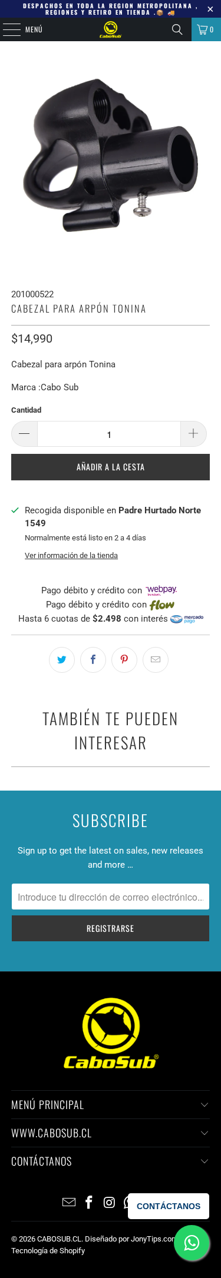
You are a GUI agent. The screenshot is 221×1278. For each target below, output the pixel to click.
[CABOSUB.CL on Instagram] (110, 1203)
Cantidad (26, 410)
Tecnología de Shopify (48, 1250)
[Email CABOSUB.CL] (69, 1203)
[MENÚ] (5, 29)
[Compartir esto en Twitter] (62, 660)
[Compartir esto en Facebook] (93, 660)
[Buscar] (177, 29)
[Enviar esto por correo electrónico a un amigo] (156, 660)
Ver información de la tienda (71, 555)
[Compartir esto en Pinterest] (124, 660)
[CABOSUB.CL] (110, 29)
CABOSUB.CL (59, 1238)
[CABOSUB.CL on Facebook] (89, 1203)
